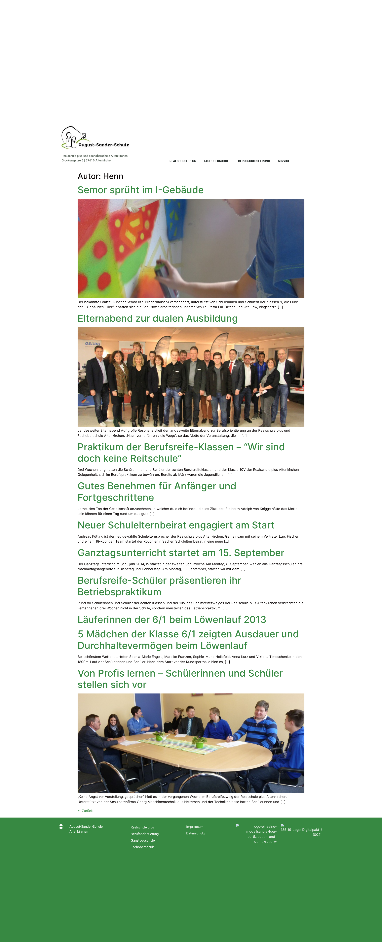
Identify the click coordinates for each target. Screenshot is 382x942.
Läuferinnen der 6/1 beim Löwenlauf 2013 (172, 619)
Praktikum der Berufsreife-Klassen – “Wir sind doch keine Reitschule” (181, 452)
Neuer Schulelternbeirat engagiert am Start (176, 525)
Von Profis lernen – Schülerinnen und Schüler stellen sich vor (180, 678)
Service (284, 161)
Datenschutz (195, 833)
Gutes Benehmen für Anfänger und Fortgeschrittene (157, 491)
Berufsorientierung (254, 161)
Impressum (195, 827)
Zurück (85, 811)
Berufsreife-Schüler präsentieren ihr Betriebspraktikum (159, 586)
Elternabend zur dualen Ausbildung (158, 318)
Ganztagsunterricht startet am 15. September (181, 552)
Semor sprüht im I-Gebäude (141, 190)
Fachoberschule (217, 161)
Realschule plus (183, 161)
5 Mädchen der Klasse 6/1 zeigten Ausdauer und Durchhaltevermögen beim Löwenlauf (188, 639)
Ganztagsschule (143, 840)
